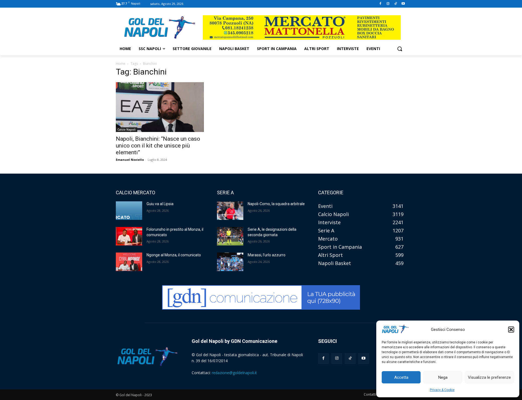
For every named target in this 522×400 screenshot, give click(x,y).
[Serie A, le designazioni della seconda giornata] (230, 236)
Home (120, 63)
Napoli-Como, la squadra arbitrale (276, 204)
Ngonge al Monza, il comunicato (174, 255)
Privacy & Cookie (442, 390)
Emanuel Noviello (130, 160)
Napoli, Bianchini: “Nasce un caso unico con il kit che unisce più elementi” (158, 146)
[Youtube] (403, 4)
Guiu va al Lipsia (160, 204)
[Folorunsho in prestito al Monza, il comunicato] (129, 236)
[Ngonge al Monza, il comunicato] (129, 262)
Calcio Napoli (126, 129)
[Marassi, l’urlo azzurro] (230, 262)
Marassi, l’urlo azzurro (266, 255)
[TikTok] (395, 4)
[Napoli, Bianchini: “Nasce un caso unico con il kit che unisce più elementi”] (160, 107)
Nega (443, 377)
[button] (511, 329)
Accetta (401, 377)
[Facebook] (380, 4)
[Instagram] (388, 4)
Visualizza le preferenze (489, 377)
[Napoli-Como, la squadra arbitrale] (230, 210)
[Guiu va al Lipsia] (129, 210)
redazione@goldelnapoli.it (234, 372)
